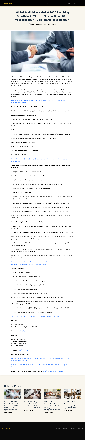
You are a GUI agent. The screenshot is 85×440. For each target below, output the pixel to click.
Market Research (52, 24)
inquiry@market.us (21, 331)
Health (62, 3)
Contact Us (64, 428)
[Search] (80, 3)
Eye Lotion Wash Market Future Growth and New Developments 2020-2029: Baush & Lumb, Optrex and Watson (12, 406)
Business (46, 3)
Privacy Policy (79, 428)
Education (39, 3)
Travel (75, 3)
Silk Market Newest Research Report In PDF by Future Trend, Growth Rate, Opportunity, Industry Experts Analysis (52, 406)
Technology (54, 3)
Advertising (72, 428)
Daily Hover (8, 3)
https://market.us (22, 350)
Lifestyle (68, 3)
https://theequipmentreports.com (52, 371)
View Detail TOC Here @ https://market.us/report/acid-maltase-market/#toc (35, 316)
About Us (58, 428)
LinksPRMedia (79, 437)
